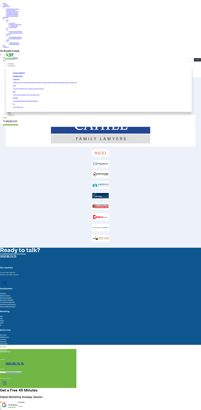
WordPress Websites (6, 300)
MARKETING (18, 76)
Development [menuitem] (6, 6)
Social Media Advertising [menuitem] (15, 37)
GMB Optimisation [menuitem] (14, 42)
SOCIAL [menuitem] (8, 35)
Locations (3, 339)
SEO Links (3, 335)
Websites (3, 293)
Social (2, 321)
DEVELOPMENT (19, 73)
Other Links (3, 344)
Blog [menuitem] (4, 45)
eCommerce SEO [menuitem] (13, 26)
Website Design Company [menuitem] (12, 9)
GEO (21, 107)
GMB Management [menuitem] (14, 44)
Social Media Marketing (32, 101)
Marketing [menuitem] (5, 18)
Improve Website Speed (71, 82)
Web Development (25, 82)
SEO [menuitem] (7, 21)
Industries (3, 341)
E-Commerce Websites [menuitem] (12, 13)
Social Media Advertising (19, 101)
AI (14, 104)
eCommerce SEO (31, 88)
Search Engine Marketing (19, 94)
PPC (14, 91)
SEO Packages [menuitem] (13, 27)
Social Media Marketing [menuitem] (15, 38)
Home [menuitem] (4, 3)
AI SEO (18, 107)
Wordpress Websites (36, 82)
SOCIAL (15, 98)
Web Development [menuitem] (11, 10)
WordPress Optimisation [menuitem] (12, 14)
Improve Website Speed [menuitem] (12, 16)
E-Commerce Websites (46, 82)
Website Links (4, 337)
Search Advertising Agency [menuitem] (16, 33)
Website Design (17, 82)
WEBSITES (16, 79)
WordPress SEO (23, 88)
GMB (1, 323)
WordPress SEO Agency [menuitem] (15, 24)
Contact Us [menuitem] (6, 47)
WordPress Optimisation (8, 304)
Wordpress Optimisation (59, 82)
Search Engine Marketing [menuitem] (15, 31)
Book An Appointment (10, 125)
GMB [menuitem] (7, 40)
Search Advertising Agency (33, 94)
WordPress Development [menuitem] (12, 11)
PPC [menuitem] (7, 29)
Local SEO (16, 88)
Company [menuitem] (5, 4)
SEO (14, 85)
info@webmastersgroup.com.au (13, 254)
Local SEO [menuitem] (12, 23)
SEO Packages (40, 88)
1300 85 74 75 (11, 121)
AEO (14, 107)
